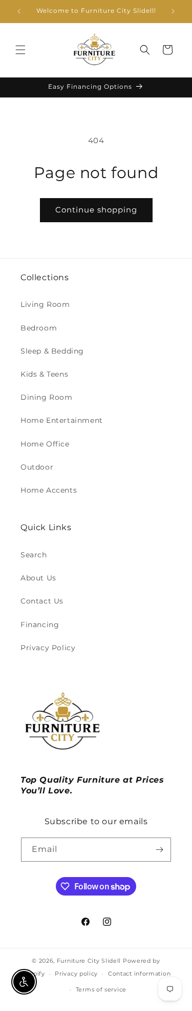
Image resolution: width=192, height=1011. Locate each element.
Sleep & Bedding (52, 351)
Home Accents (48, 490)
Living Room (45, 304)
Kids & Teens (44, 374)
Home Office (45, 444)
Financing (39, 624)
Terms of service (101, 989)
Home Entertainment (61, 420)
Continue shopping (96, 210)
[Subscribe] (159, 850)
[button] (20, 49)
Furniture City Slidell (89, 960)
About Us (38, 577)
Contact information (139, 973)
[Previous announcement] (19, 11)
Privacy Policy (47, 647)
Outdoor (36, 467)
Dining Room (46, 397)
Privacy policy (76, 973)
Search (33, 554)
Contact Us (41, 601)
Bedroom (38, 328)
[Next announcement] (173, 11)
